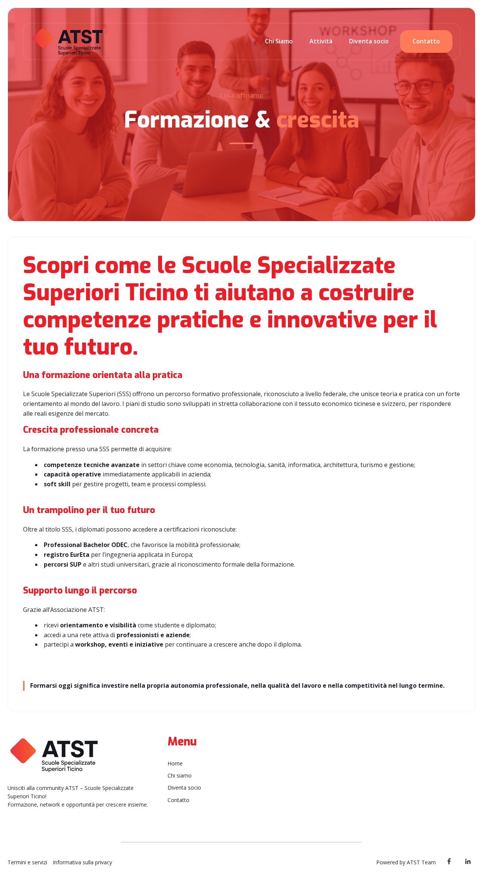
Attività (320, 41)
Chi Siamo (279, 41)
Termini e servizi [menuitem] (27, 862)
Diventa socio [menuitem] (184, 787)
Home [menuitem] (175, 763)
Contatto (426, 41)
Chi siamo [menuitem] (180, 775)
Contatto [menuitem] (178, 800)
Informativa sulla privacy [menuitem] (82, 862)
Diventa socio (369, 41)
